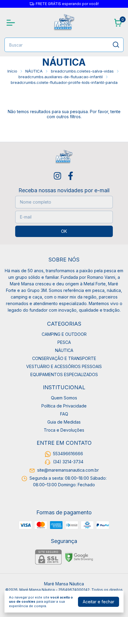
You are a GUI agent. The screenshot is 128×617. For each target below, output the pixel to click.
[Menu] (11, 22)
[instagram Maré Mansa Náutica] (57, 175)
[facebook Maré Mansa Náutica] (70, 175)
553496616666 (68, 453)
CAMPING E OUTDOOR (64, 334)
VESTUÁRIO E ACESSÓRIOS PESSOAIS (64, 366)
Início (12, 71)
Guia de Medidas (64, 421)
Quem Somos (64, 397)
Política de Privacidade (64, 405)
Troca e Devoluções (64, 430)
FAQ (64, 413)
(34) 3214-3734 (68, 461)
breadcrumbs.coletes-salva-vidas (82, 71)
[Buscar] (115, 44)
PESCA (64, 342)
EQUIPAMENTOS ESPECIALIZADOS (64, 374)
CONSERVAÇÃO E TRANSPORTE (64, 358)
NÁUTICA (34, 71)
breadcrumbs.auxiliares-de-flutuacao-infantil (60, 76)
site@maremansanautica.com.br (68, 470)
